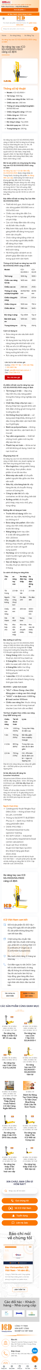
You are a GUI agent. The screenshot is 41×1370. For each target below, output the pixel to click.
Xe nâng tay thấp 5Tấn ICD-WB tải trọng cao (30, 1136)
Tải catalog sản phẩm (10, 995)
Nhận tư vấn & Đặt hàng (29, 995)
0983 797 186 (16, 365)
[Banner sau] (33, 74)
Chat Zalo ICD (14, 373)
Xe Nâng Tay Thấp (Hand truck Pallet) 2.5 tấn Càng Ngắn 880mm (9, 1104)
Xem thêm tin (20, 1289)
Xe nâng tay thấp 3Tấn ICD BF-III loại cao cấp (9, 1168)
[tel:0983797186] (35, 1359)
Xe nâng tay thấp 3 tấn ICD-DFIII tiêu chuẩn (9, 1135)
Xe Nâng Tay (29, 35)
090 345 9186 (28, 365)
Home (4, 35)
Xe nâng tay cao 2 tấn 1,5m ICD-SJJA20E (9, 1065)
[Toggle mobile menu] (3, 18)
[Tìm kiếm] (35, 29)
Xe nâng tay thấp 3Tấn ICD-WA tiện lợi (30, 1166)
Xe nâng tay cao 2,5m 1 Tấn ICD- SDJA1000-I (30, 1037)
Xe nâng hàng (15, 35)
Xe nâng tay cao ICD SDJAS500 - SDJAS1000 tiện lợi (30, 1070)
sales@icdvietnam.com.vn (19, 370)
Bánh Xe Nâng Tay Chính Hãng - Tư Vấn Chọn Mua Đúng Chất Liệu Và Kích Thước (29, 1101)
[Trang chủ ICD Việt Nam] (7, 1313)
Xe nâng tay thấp (11, 1030)
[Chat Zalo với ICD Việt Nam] (35, 1351)
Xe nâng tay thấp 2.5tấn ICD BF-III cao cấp (9, 1035)
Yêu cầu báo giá (13, 377)
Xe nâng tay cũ (31, 1030)
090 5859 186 (12, 367)
